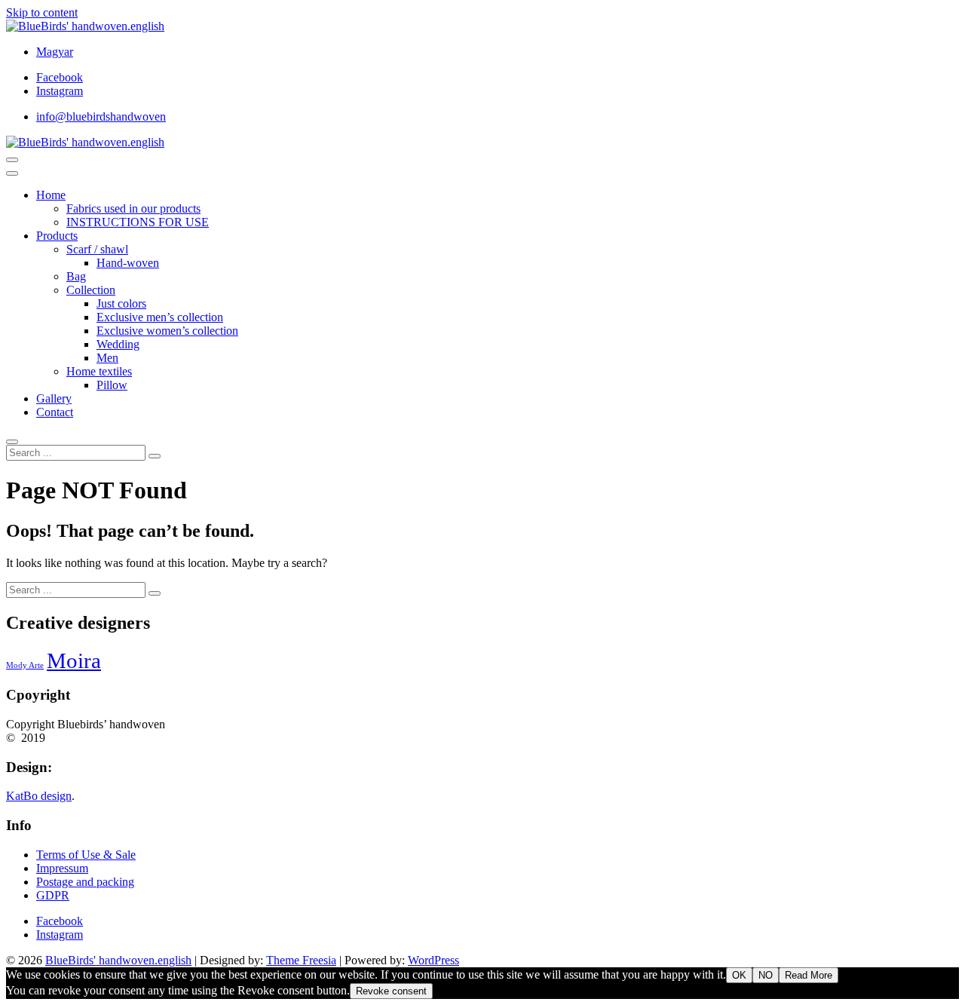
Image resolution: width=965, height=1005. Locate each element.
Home (51, 194)
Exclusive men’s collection (159, 317)
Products (57, 235)
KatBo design (39, 795)
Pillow (111, 384)
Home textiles (99, 371)
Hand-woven (127, 262)
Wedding (117, 344)
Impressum (62, 868)
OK (739, 975)
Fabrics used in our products (133, 208)
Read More (808, 975)
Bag (76, 276)
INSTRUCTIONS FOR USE (137, 222)
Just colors (121, 303)
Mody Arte (25, 665)
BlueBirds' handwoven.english (118, 960)
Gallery (54, 398)
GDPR (52, 895)
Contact (54, 412)
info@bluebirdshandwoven (101, 116)
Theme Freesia (301, 960)
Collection (90, 289)
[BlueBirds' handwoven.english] (85, 142)
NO (765, 975)
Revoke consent (391, 991)
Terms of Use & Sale (86, 854)
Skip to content (42, 12)
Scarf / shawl (97, 249)
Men (107, 357)
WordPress (433, 960)
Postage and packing (85, 881)
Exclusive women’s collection (167, 330)
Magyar (54, 51)
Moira (74, 660)
